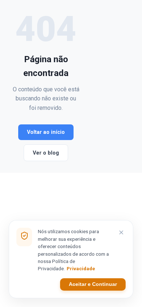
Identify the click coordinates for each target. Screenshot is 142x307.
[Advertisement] (105, 86)
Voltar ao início (46, 132)
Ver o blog (46, 153)
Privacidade (81, 268)
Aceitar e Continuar (93, 284)
